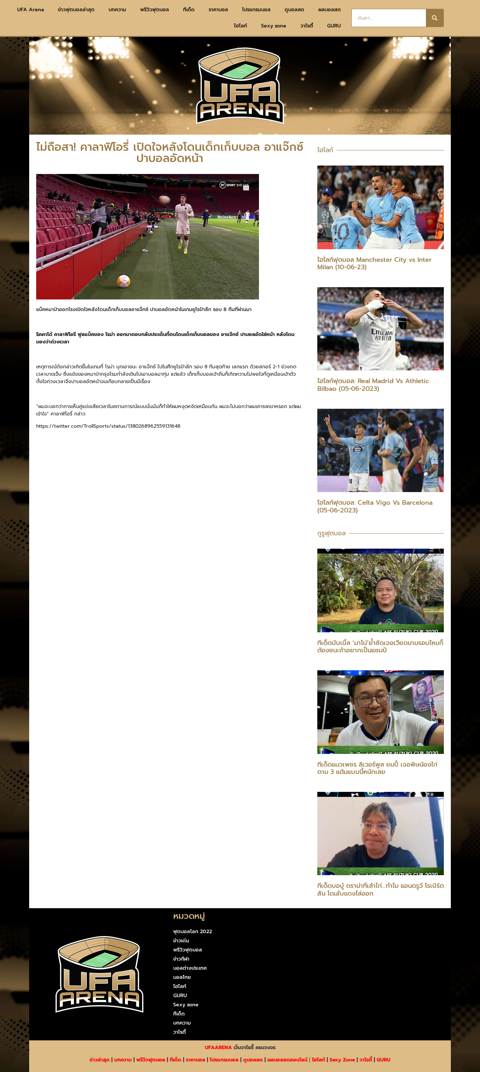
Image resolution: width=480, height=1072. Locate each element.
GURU (334, 26)
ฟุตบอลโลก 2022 (192, 931)
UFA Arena (30, 9)
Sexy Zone (342, 1060)
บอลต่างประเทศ (190, 968)
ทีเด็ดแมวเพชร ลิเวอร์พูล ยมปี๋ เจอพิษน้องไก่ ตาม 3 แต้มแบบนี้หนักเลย (377, 768)
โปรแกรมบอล (256, 9)
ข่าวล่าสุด (100, 1060)
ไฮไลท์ (240, 26)
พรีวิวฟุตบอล (154, 9)
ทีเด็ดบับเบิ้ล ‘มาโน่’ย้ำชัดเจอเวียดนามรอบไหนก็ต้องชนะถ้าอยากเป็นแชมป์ (380, 647)
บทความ (117, 9)
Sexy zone (273, 26)
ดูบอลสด (294, 9)
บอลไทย (182, 977)
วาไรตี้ (306, 26)
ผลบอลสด (329, 9)
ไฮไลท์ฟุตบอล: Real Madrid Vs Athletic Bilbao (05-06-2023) (373, 385)
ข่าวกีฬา (181, 959)
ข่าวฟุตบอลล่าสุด (76, 9)
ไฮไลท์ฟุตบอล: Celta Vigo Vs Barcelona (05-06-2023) (375, 506)
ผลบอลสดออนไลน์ (287, 1060)
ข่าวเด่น (181, 940)
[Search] (434, 18)
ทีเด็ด (189, 9)
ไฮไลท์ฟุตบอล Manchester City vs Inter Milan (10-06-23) (374, 263)
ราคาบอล (218, 9)
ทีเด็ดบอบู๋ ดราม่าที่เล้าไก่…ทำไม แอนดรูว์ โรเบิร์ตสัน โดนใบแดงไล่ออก (380, 889)
